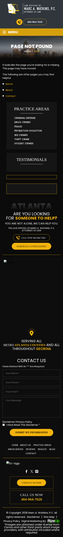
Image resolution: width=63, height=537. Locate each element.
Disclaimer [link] (33, 517)
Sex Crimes (21, 135)
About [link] (9, 90)
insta (36, 471)
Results (32, 177)
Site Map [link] (49, 517)
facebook (26, 471)
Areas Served (15, 449)
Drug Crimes (22, 122)
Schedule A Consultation (31, 246)
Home (15, 445)
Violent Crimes (23, 143)
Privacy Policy (24, 422)
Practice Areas (42, 445)
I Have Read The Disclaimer (23, 424)
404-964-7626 (35, 22)
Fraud (18, 126)
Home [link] (9, 84)
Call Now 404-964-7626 (33, 238)
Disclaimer (9, 422)
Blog (52, 449)
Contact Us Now (31, 483)
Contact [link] (10, 96)
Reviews (30, 449)
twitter (31, 471)
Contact (31, 453)
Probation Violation (28, 131)
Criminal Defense (24, 118)
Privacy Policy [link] (12, 521)
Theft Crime (21, 139)
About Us (25, 445)
